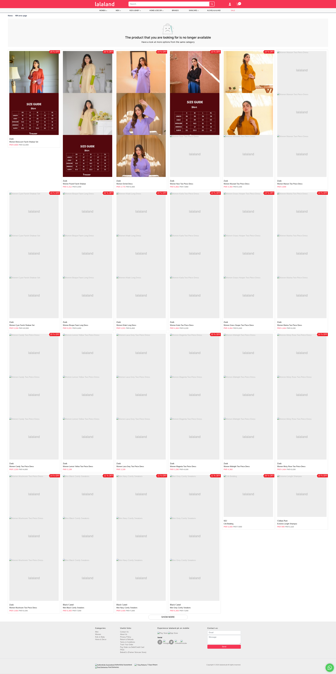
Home (10, 16)
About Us (123, 634)
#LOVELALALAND (214, 10)
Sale (233, 10)
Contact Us (124, 632)
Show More (168, 617)
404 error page (21, 16)
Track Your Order (126, 645)
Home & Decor (155, 10)
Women (102, 10)
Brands (175, 10)
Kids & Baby (134, 10)
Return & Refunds (127, 639)
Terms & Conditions (127, 642)
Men (117, 10)
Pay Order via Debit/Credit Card (132, 647)
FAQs (122, 650)
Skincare (193, 10)
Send (224, 647)
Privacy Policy (125, 637)
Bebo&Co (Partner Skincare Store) (133, 652)
